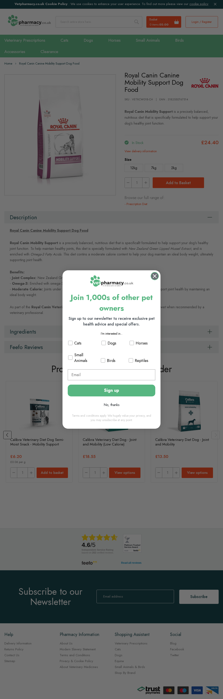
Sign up (111, 390)
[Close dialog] (155, 276)
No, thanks (112, 404)
